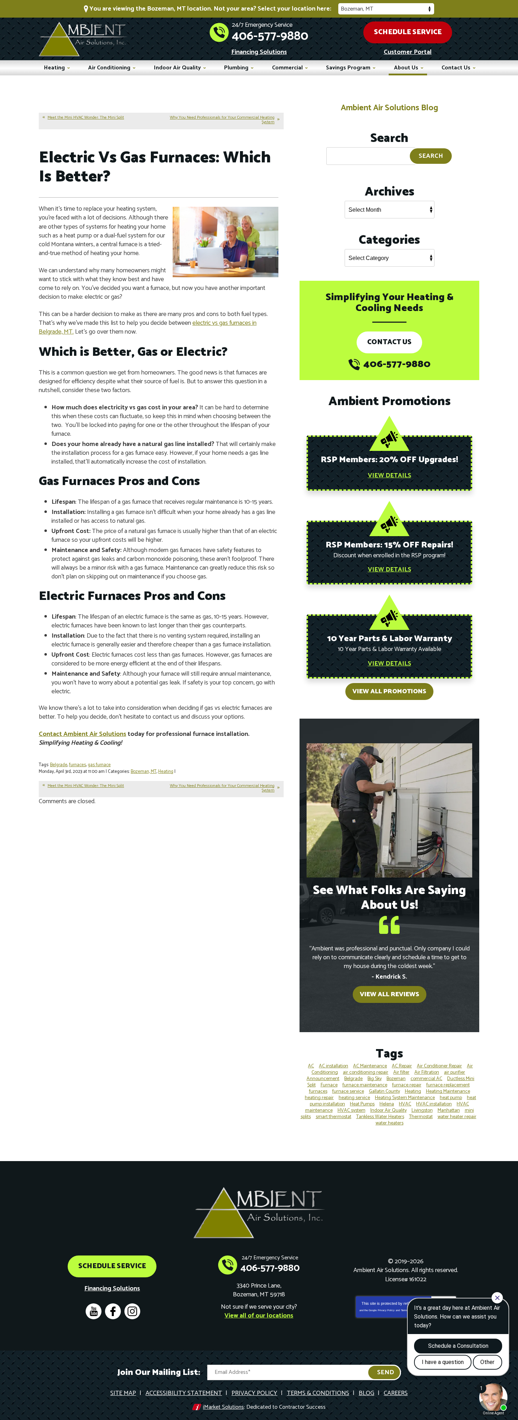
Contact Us (389, 342)
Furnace (329, 1085)
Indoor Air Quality (388, 1110)
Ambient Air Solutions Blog (389, 107)
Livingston (422, 1110)
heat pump (451, 1098)
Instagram (132, 1311)
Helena (387, 1104)
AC (311, 1066)
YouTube (93, 1311)
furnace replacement (448, 1085)
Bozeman (396, 1079)
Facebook (113, 1311)
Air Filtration (426, 1072)
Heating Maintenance (448, 1091)
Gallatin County (384, 1091)
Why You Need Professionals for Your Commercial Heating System (222, 119)
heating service (354, 1098)
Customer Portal (408, 52)
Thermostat (421, 1117)
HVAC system (351, 1110)
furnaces (77, 765)
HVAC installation (434, 1104)
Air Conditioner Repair (439, 1066)
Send (385, 1372)
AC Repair (402, 1066)
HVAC (405, 1104)
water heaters (389, 1123)
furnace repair (406, 1085)
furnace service (348, 1091)
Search (431, 156)
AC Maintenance (370, 1066)
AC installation (333, 1066)
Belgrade (58, 765)
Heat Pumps (362, 1104)
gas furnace (99, 765)
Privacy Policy (386, 1310)
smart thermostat (333, 1117)
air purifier (454, 1072)
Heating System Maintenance (405, 1098)
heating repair (319, 1098)
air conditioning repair (365, 1072)
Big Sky (375, 1079)
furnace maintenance (365, 1085)
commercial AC (426, 1079)
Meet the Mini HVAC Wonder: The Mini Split (86, 117)
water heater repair (457, 1117)
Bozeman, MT (143, 771)
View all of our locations (258, 1316)
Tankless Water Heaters (380, 1117)
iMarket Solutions (223, 1407)
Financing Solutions (259, 52)
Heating (165, 771)
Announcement (323, 1079)
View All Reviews (389, 994)
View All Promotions (389, 691)
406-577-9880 (270, 36)
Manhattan (449, 1110)
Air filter (401, 1072)
